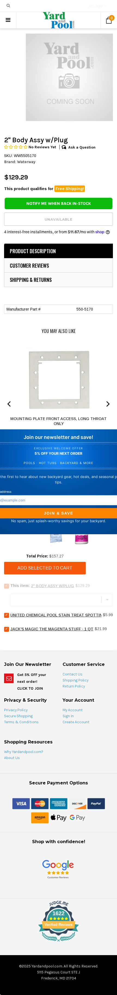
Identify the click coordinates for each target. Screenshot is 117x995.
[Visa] (21, 803)
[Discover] (77, 803)
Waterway (26, 161)
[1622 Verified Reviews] (58, 942)
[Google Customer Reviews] (58, 869)
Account (96, 6)
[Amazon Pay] (40, 817)
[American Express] (58, 803)
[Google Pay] (77, 817)
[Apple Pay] (58, 817)
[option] (69, 77)
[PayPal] (96, 803)
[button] (16, 147)
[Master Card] (40, 803)
